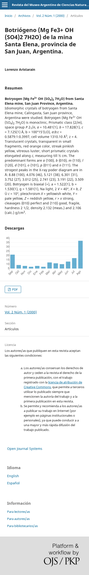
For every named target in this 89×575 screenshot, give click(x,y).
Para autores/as (18, 519)
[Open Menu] (4, 4)
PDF (14, 289)
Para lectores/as (18, 511)
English (13, 476)
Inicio (8, 16)
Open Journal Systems (24, 448)
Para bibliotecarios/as (22, 526)
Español (13, 483)
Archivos (24, 16)
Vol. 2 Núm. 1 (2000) (50, 16)
